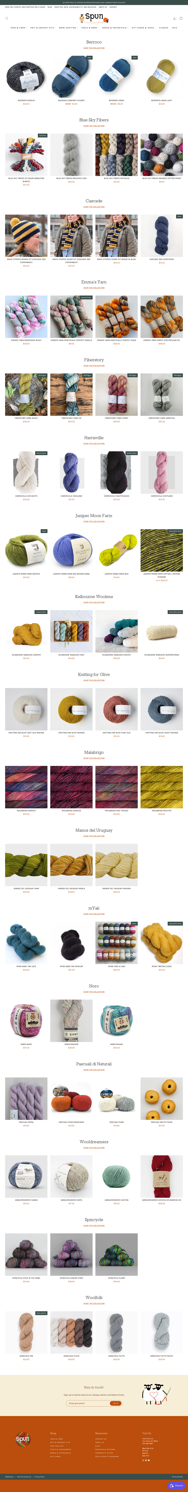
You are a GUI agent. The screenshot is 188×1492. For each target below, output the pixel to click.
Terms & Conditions (24, 1477)
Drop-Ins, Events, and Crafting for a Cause (25, 7)
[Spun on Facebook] (146, 1460)
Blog (50, 7)
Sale (174, 28)
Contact (113, 7)
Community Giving (104, 1453)
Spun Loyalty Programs (107, 1456)
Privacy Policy (39, 1477)
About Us (103, 7)
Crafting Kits (57, 1446)
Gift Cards (55, 1456)
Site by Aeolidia (177, 1477)
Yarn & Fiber (18, 28)
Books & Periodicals (114, 28)
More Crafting (67, 28)
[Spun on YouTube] (149, 1460)
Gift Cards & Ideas (143, 28)
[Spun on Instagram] (143, 1460)
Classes (163, 28)
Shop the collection (94, 48)
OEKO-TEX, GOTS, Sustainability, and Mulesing (75, 7)
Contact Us (101, 1439)
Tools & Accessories (60, 1449)
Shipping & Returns (105, 1449)
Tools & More (89, 28)
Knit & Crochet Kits (42, 28)
